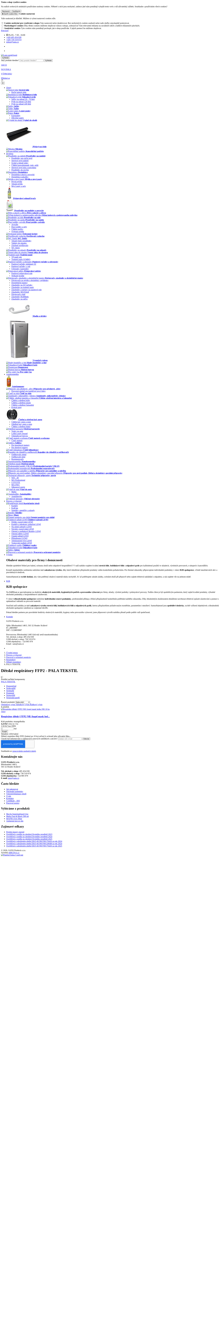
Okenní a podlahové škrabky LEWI (26, 531)
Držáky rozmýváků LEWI (22, 522)
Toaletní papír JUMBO (20, 259)
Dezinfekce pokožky (19, 177)
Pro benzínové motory (20, 445)
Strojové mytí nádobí (20, 160)
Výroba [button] (9, 555)
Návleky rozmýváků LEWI (22, 529)
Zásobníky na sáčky (19, 299)
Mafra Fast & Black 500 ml (17, 816)
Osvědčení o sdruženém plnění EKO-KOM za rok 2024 (34, 843)
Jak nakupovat (12, 789)
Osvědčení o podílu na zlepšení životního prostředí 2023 (29, 834)
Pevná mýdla (16, 181)
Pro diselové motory (19, 447)
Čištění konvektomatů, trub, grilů (24, 165)
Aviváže (14, 224)
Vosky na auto (17, 431)
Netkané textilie (17, 276)
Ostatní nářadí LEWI (20, 536)
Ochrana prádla (17, 231)
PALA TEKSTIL (8, 682)
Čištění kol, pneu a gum (21, 422)
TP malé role (16, 257)
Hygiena (9, 154)
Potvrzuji (4, 30)
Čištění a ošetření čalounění (22, 405)
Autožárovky (16, 496)
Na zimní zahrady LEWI (21, 527)
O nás (8, 796)
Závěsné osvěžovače (19, 245)
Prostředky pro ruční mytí (21, 158)
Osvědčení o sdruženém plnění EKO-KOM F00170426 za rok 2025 (34, 846)
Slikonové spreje (18, 487)
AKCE (4, 65)
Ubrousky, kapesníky (20, 269)
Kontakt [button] (9, 617)
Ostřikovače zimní (18, 454)
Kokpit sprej (16, 407)
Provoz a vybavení (14, 501)
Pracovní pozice (12, 803)
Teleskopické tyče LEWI (21, 541)
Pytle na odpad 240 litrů (21, 104)
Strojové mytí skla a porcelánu (23, 167)
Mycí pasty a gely (18, 186)
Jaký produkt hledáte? (10, 60)
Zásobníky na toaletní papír (22, 287)
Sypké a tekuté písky (19, 163)
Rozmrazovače (17, 459)
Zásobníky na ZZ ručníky (21, 285)
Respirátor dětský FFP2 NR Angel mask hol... (25, 716)
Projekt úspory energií (15, 832)
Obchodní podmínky (14, 791)
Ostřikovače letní (18, 457)
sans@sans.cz (13, 778)
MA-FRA (15, 485)
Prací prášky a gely (19, 227)
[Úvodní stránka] (9, 55)
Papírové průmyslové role (21, 273)
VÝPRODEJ (6, 74)
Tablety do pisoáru (19, 243)
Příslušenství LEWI (19, 538)
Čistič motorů (16, 440)
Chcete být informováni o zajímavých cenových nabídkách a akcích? (29, 739)
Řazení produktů (8, 702)
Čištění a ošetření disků (20, 426)
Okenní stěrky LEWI (20, 534)
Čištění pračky (17, 229)
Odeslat (86, 739)
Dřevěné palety (17, 118)
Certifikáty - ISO (13, 801)
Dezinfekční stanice (19, 283)
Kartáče (14, 506)
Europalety (15, 115)
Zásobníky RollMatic (20, 297)
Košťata (14, 508)
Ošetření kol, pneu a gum (21, 424)
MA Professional (18, 480)
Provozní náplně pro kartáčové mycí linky (28, 391)
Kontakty (10, 798)
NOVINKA (6, 69)
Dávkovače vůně (18, 294)
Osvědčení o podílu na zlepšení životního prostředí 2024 (29, 837)
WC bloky (15, 248)
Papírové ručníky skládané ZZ (23, 264)
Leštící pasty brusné (19, 433)
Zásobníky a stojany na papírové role (26, 290)
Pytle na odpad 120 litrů (21, 102)
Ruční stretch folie (18, 92)
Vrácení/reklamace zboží (16, 794)
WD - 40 (15, 478)
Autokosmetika (12, 374)
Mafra (13, 492)
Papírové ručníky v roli (20, 266)
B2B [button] (8, 581)
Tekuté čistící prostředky (21, 241)
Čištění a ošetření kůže (20, 400)
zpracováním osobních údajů (24, 751)
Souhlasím (16, 11)
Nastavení (6, 11)
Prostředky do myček (20, 170)
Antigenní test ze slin (14, 821)
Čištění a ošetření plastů (21, 403)
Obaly (8, 88)
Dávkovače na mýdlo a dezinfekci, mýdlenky (29, 280)
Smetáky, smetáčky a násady (23, 510)
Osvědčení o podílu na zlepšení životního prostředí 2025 (29, 839)
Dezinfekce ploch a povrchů (22, 174)
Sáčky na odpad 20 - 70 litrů (23, 99)
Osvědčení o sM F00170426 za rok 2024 (34, 841)
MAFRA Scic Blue (14, 819)
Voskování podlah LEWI (21, 543)
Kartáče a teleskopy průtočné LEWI (26, 524)
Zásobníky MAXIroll (20, 292)
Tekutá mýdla (17, 184)
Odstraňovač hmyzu (19, 436)
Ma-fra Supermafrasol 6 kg (17, 814)
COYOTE (15, 482)
